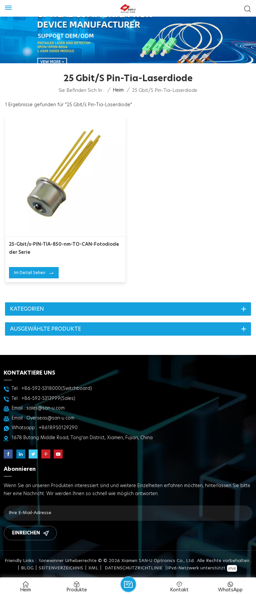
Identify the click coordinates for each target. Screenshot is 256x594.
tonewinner (51, 561)
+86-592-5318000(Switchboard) (56, 388)
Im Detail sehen (29, 273)
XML (93, 568)
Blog (27, 568)
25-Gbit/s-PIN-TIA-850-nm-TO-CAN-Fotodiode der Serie (64, 248)
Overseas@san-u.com (50, 418)
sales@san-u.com (45, 408)
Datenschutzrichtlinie (133, 568)
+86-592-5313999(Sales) (48, 398)
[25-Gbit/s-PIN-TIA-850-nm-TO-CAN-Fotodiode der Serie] (65, 176)
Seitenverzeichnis (61, 568)
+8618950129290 (58, 428)
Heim (118, 90)
